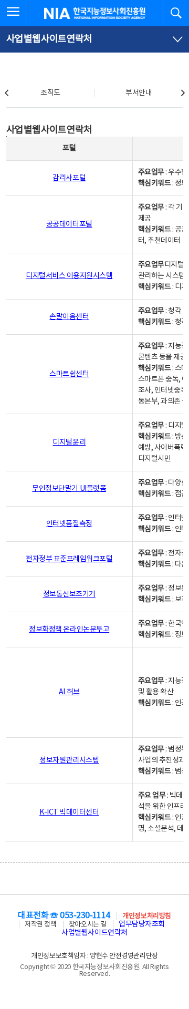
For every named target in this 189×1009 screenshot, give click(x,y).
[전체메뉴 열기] (13, 13)
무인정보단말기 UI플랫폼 (69, 489)
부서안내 (138, 93)
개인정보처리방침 (146, 916)
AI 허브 (69, 692)
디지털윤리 (69, 442)
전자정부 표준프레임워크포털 (69, 559)
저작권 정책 (40, 924)
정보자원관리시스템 (69, 760)
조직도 (50, 93)
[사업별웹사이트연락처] (94, 39)
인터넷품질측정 (69, 524)
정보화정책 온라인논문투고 (69, 629)
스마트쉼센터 (69, 374)
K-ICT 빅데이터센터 (69, 812)
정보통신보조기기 (69, 594)
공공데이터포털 (69, 224)
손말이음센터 (69, 317)
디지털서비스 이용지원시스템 (69, 276)
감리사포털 (69, 178)
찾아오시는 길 (88, 924)
